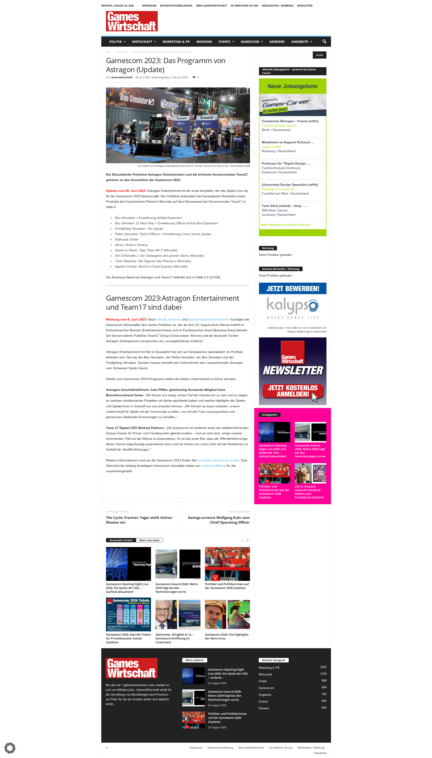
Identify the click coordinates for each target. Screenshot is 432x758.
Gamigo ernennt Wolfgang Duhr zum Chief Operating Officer (219, 519)
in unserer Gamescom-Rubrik (218, 460)
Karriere (277, 41)
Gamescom (250, 41)
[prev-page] (242, 540)
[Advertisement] (249, 21)
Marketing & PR (176, 41)
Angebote (299, 41)
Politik (115, 41)
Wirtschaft (142, 41)
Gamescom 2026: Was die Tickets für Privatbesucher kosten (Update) (128, 638)
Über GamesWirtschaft (211, 5)
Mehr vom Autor (149, 540)
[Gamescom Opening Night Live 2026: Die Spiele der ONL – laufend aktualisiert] (128, 564)
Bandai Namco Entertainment (209, 319)
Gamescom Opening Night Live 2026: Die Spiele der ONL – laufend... (228, 673)
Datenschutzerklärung (176, 5)
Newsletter (305, 5)
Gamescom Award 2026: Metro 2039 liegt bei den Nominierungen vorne (176, 588)
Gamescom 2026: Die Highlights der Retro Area (226, 636)
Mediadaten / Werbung (277, 5)
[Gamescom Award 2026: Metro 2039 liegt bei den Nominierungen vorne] (177, 564)
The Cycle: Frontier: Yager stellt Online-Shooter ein (139, 519)
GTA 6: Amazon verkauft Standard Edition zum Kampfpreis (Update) (309, 491)
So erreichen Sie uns (244, 5)
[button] (324, 42)
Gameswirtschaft (122, 77)
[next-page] (247, 540)
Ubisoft (161, 319)
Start (108, 51)
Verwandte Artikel (121, 540)
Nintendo (174, 319)
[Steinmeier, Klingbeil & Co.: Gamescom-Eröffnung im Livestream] (177, 614)
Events (224, 41)
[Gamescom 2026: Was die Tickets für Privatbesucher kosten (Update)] (128, 614)
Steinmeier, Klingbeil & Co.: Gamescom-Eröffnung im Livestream (174, 638)
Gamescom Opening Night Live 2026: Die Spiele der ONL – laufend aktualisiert (127, 588)
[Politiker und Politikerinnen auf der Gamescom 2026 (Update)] (227, 564)
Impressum (149, 5)
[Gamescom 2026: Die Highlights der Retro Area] (227, 614)
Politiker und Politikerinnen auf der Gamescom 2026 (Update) (227, 586)
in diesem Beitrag (213, 465)
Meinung (204, 41)
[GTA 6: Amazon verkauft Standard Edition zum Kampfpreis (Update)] (310, 473)
